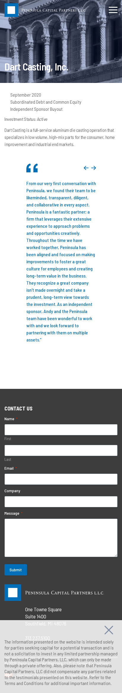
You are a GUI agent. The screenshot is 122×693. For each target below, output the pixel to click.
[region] (61, 656)
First (7, 438)
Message (13, 513)
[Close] (109, 629)
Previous (86, 168)
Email (10, 468)
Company (12, 490)
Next (93, 168)
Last (7, 459)
